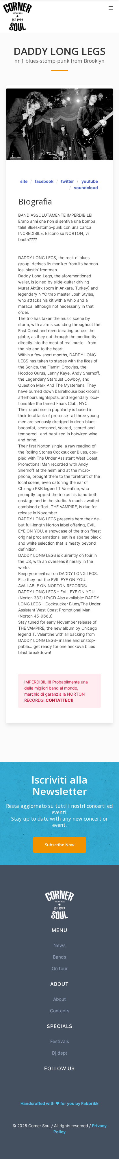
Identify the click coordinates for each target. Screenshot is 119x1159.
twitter (67, 181)
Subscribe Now (59, 844)
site (23, 181)
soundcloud (86, 187)
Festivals (59, 1041)
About (59, 999)
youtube (89, 181)
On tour (60, 968)
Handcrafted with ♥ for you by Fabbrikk (59, 1103)
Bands (59, 957)
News (59, 945)
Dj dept (59, 1053)
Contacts (59, 1011)
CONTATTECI (59, 700)
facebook (44, 181)
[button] (111, 8)
